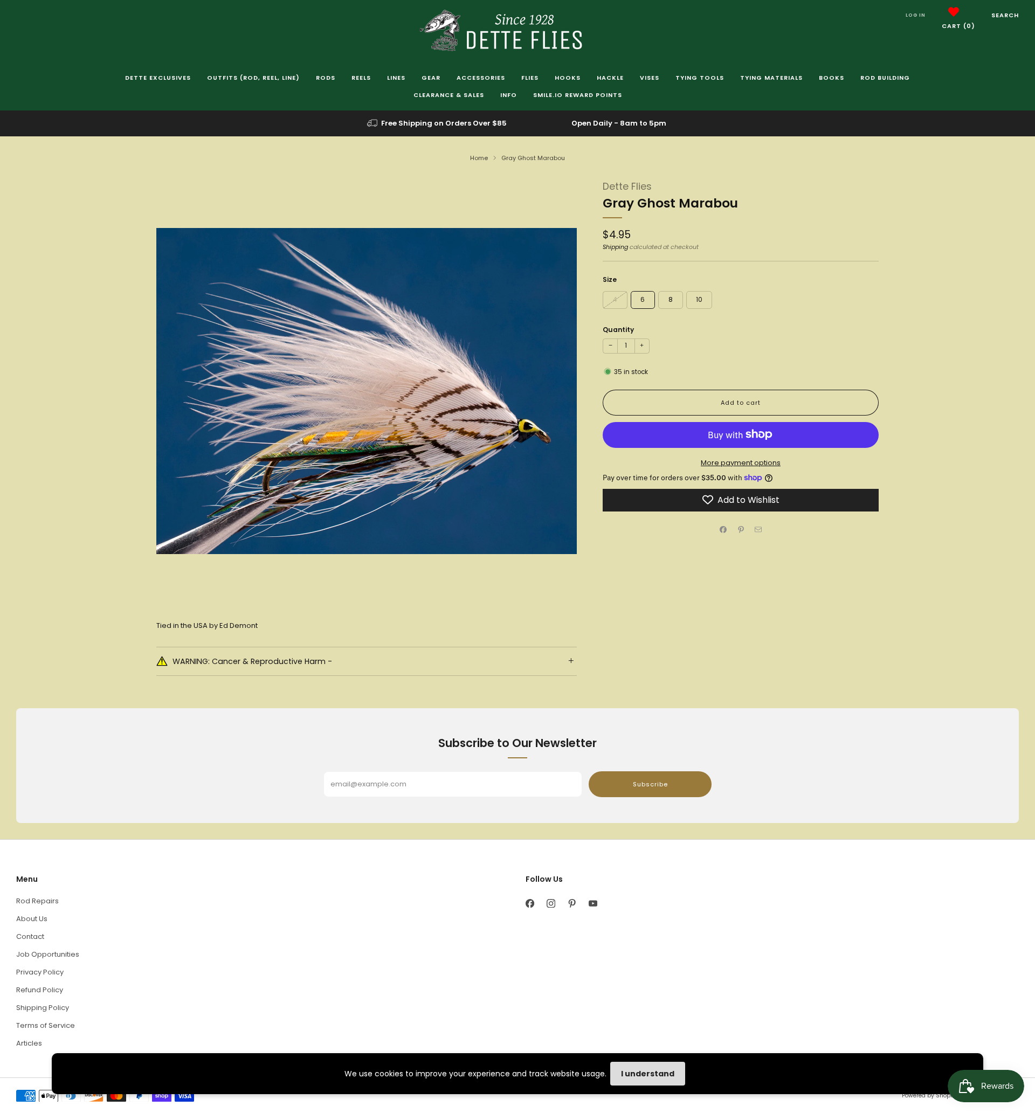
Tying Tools (699, 77)
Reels (361, 77)
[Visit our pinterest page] (571, 903)
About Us (31, 919)
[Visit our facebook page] (529, 903)
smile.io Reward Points (577, 95)
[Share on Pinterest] (740, 529)
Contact (30, 936)
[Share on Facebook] (723, 529)
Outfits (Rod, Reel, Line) (253, 77)
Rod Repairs (37, 901)
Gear (431, 77)
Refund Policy (39, 990)
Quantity (618, 329)
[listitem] (437, 123)
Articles (29, 1043)
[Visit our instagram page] (550, 903)
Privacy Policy (40, 972)
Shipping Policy (42, 1008)
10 (699, 299)
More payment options (741, 462)
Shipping (615, 247)
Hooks (568, 77)
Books (831, 77)
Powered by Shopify (929, 1095)
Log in (916, 15)
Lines (396, 77)
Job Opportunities (47, 954)
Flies (530, 77)
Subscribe (650, 784)
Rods (325, 77)
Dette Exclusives (158, 77)
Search (1005, 15)
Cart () (958, 26)
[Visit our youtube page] (592, 903)
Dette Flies (627, 186)
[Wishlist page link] (953, 11)
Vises (649, 77)
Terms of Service (45, 1025)
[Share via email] (758, 529)
